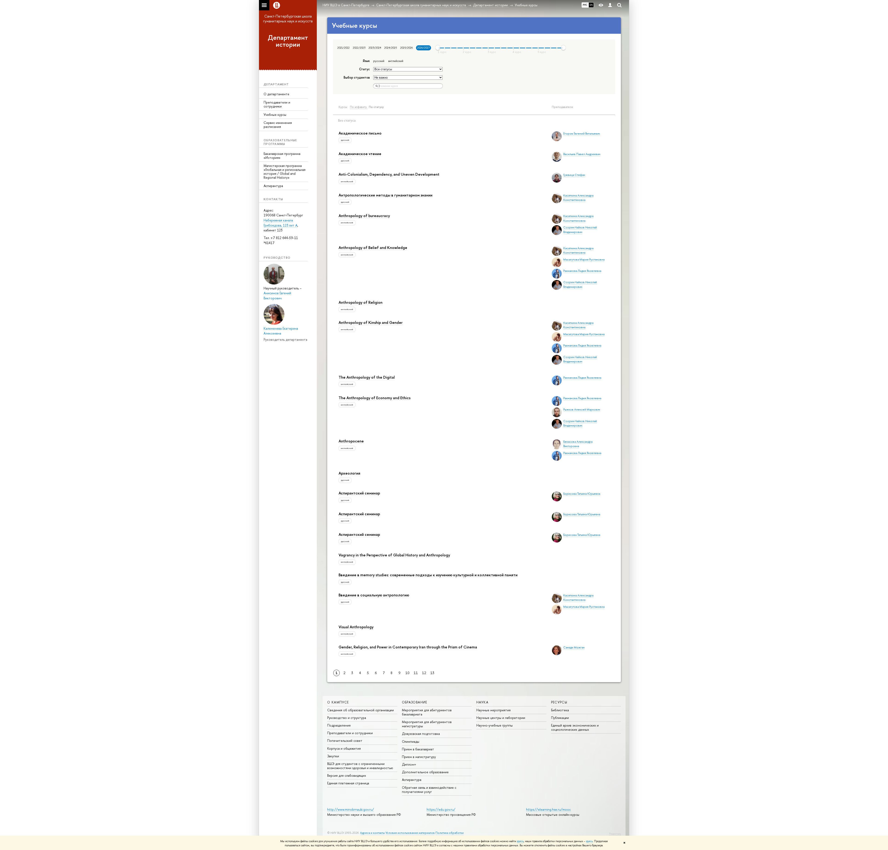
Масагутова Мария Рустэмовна (583, 259)
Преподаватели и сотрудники (277, 104)
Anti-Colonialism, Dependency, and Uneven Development (389, 174)
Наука (482, 702)
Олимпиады (410, 741)
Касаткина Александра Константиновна (578, 197)
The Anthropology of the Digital (367, 377)
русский (378, 61)
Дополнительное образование (425, 772)
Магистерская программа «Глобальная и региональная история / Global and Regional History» (284, 171)
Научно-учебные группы (494, 725)
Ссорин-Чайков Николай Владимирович (580, 229)
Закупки (333, 756)
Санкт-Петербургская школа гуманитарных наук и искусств (288, 19)
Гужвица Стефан (574, 175)
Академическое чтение (360, 153)
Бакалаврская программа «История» (282, 155)
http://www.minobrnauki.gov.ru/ (350, 809)
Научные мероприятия (493, 710)
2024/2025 (390, 47)
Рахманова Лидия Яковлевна (582, 271)
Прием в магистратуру (419, 757)
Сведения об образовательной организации (360, 710)
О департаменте (276, 94)
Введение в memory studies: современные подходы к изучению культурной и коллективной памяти (428, 574)
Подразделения (339, 725)
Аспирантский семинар (359, 493)
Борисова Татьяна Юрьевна (581, 494)
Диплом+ (409, 764)
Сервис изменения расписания (278, 124)
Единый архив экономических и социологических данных (575, 727)
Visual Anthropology (356, 626)
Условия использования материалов (410, 833)
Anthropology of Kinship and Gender (371, 322)
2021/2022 (343, 47)
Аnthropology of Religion (360, 302)
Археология (349, 473)
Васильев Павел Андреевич (581, 154)
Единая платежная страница (348, 783)
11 (416, 673)
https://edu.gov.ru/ (441, 809)
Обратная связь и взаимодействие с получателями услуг (429, 789)
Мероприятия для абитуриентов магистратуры (427, 724)
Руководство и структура (346, 717)
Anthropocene (351, 441)
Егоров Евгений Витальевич (581, 133)
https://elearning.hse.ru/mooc (548, 809)
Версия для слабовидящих (346, 775)
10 (407, 673)
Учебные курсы (275, 114)
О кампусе (338, 702)
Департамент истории (288, 41)
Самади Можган (574, 647)
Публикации (560, 717)
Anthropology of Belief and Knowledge (373, 247)
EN (591, 4)
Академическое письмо (360, 133)
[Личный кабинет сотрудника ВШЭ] (610, 5)
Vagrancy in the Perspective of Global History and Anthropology (394, 555)
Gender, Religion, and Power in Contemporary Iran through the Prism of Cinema (408, 647)
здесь (520, 841)
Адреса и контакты (372, 833)
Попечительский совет (344, 740)
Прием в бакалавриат (418, 749)
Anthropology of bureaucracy (364, 215)
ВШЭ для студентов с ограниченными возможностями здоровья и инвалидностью (360, 765)
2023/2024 (375, 47)
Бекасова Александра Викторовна (577, 444)
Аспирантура (273, 186)
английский (395, 61)
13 (432, 673)
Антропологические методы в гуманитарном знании (385, 195)
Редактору (615, 833)
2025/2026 (406, 47)
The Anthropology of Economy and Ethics (374, 397)
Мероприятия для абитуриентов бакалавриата (427, 712)
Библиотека (560, 710)
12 (424, 673)
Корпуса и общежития (344, 748)
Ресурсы (559, 702)
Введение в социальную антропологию (374, 595)
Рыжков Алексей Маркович (581, 409)
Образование (414, 702)
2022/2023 (359, 47)
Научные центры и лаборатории (500, 717)
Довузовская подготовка (421, 733)
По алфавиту (358, 107)
